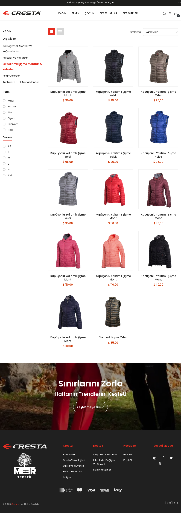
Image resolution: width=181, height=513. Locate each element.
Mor (10, 112)
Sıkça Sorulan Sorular (105, 454)
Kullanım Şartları (102, 469)
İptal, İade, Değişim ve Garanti (104, 462)
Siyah (11, 118)
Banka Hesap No (72, 471)
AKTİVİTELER (130, 13)
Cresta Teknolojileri (74, 460)
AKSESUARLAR (108, 13)
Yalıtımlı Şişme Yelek (113, 337)
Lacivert (13, 124)
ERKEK (75, 13)
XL (9, 169)
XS (9, 146)
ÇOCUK (89, 13)
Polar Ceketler (11, 76)
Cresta (15, 504)
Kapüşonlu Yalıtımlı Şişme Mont (68, 93)
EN (180, 2)
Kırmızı (12, 106)
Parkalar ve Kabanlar (15, 57)
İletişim (67, 477)
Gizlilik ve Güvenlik (73, 466)
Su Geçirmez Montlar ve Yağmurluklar (17, 48)
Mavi (11, 100)
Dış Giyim (9, 39)
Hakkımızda (69, 454)
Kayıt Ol (127, 460)
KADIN (62, 13)
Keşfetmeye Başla (90, 407)
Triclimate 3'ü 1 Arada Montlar (21, 82)
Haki (10, 130)
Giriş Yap (128, 454)
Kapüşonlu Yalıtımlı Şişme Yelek (113, 93)
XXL (10, 175)
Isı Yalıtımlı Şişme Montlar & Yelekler (22, 66)
